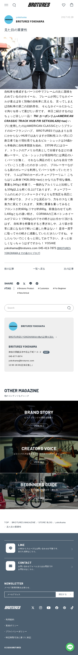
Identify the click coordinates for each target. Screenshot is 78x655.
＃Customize (43, 288)
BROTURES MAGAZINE (24, 522)
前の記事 (9, 268)
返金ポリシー (12, 625)
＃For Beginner (59, 288)
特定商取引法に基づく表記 (18, 637)
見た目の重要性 (14, 527)
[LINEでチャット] (70, 647)
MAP (46, 352)
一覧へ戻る (39, 268)
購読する (63, 594)
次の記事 (69, 268)
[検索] (69, 308)
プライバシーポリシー (16, 631)
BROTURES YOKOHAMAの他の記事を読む (31, 337)
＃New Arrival (23, 293)
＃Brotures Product (25, 288)
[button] (6, 5)
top (6, 522)
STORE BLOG (45, 522)
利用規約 (10, 619)
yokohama (61, 522)
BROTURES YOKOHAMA (30, 21)
